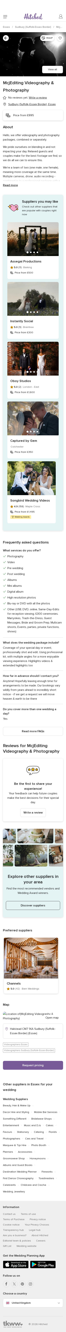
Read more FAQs (33, 731)
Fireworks (47, 1171)
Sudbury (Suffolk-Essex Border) (33, 27)
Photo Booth (38, 1145)
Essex (7, 27)
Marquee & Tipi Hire (14, 1145)
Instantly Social (21, 321)
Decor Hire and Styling (16, 1112)
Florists (53, 1132)
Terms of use (28, 1214)
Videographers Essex (15, 1044)
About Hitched (40, 1235)
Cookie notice (11, 1224)
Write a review (33, 812)
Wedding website (26, 1246)
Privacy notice (38, 1219)
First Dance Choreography (18, 1178)
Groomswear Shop (14, 1158)
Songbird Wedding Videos (30, 500)
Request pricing (33, 1065)
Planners (8, 1151)
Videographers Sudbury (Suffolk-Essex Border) (29, 1050)
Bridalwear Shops (41, 1118)
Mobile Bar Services (45, 1112)
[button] (33, 790)
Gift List (7, 1246)
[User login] (61, 16)
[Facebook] (6, 1284)
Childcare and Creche (33, 1185)
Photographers (11, 1138)
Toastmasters (46, 1178)
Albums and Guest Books (17, 1165)
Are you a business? (14, 1235)
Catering (39, 1132)
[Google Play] (43, 1267)
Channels (14, 983)
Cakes (49, 1125)
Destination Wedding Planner (20, 1171)
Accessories (25, 1151)
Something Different (14, 1118)
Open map (52, 1018)
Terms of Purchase (14, 1219)
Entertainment (11, 1125)
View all (52, 69)
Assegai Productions (25, 261)
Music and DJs (32, 1125)
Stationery (23, 1132)
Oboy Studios (20, 381)
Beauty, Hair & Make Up (16, 1105)
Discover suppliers (33, 905)
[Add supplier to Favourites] (60, 38)
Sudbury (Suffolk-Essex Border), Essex (32, 104)
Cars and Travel (34, 1138)
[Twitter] (14, 1284)
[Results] (6, 38)
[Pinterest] (22, 1284)
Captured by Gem (23, 441)
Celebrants (9, 1185)
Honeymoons (38, 1158)
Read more (10, 185)
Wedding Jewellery (14, 1191)
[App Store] (16, 1267)
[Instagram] (30, 1284)
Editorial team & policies (17, 1240)
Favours (7, 1132)
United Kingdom (21, 1302)
